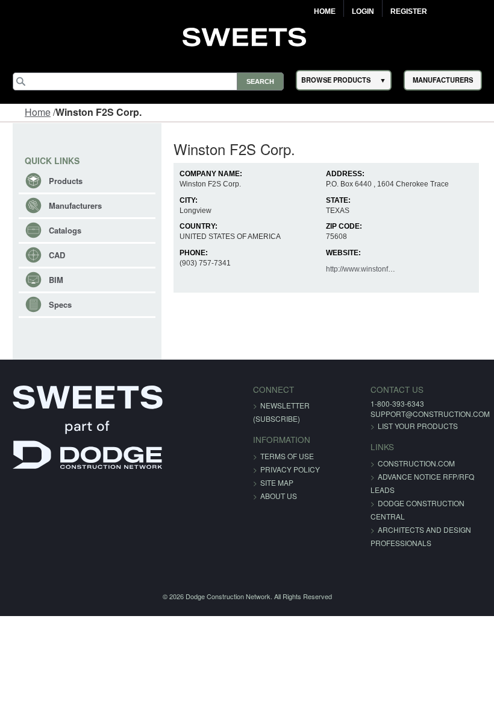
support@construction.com (430, 413)
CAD (57, 255)
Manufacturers (75, 205)
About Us (278, 496)
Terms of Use (287, 456)
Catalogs (65, 230)
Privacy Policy (290, 469)
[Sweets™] (247, 35)
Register (408, 11)
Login (363, 11)
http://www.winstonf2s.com (368, 269)
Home (325, 11)
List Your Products (418, 426)
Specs (60, 304)
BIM (56, 279)
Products (66, 180)
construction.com (416, 463)
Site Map (276, 482)
